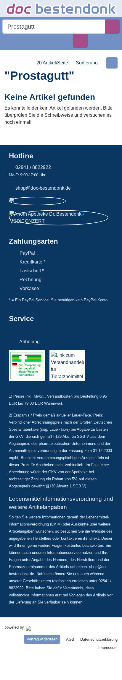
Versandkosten (60, 396)
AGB (70, 639)
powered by (14, 627)
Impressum (108, 647)
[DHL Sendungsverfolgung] (47, 329)
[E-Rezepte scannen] (80, 41)
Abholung (29, 341)
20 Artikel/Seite (52, 62)
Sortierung (87, 62)
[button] (9, 41)
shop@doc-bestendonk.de (43, 188)
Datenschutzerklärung (99, 639)
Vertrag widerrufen (42, 639)
